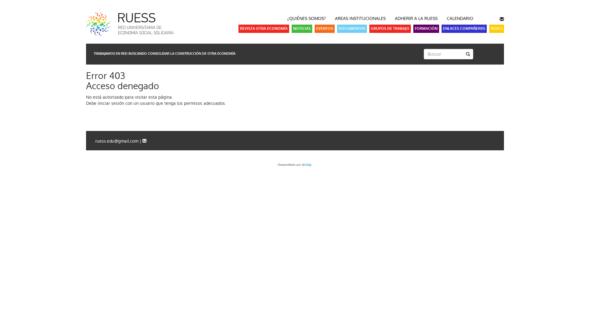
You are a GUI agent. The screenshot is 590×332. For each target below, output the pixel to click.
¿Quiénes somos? (306, 18)
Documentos (352, 28)
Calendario (460, 18)
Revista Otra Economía (264, 28)
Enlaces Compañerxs (464, 28)
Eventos (324, 28)
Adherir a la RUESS (416, 18)
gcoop (306, 165)
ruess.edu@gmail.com (116, 141)
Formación (426, 28)
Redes (496, 28)
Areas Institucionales (360, 18)
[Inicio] (138, 24)
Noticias (302, 28)
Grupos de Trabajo (390, 28)
